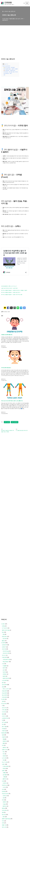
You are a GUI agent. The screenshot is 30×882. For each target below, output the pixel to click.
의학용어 (5, 674)
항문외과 (5, 806)
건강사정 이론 (6, 653)
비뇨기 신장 (4, 762)
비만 (4, 753)
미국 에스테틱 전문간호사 (6, 367)
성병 (4, 797)
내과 (3, 745)
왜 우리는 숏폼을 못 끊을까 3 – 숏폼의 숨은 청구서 (10, 292)
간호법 (3, 626)
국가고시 (4, 655)
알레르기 (5, 747)
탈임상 (3, 640)
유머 (3, 724)
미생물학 (5, 665)
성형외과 (5, 802)
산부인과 (5, 795)
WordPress (19, 878)
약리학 (4, 672)
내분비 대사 (4, 749)
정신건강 (4, 814)
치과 (3, 820)
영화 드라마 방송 (6, 630)
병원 (3, 714)
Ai (2, 705)
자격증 (3, 728)
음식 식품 (4, 726)
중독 (4, 816)
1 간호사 (3, 623)
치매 (4, 760)
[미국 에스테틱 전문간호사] (14, 365)
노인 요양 (4, 758)
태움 (4, 634)
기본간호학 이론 (6, 659)
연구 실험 (4, 722)
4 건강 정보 (5, 18)
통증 (4, 743)
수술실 (4, 804)
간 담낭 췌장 (5, 766)
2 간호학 (3, 642)
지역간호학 (4, 697)
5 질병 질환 (12, 18)
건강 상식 (17, 18)
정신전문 (5, 638)
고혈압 (4, 772)
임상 (3, 632)
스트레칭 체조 (5, 718)
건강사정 (4, 649)
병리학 (4, 667)
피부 (22, 18)
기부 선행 (4, 709)
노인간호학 (4, 680)
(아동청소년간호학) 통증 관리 (6, 334)
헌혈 (4, 776)
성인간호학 (4, 684)
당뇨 (4, 751)
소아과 (4, 787)
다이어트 (4, 711)
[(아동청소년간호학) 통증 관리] (14, 332)
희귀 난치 (4, 827)
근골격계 (4, 737)
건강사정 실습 (6, 651)
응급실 (3, 808)
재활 (4, 739)
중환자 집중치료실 (6, 818)
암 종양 (3, 791)
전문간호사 (4, 636)
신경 (3, 781)
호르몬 (4, 755)
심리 (4, 670)
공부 (3, 701)
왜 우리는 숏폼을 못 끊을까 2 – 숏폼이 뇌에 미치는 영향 (11, 294)
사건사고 (4, 716)
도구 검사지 (4, 628)
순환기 (3, 770)
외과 (3, 799)
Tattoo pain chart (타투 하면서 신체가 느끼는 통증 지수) (12, 400)
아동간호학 (4, 690)
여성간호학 (4, 693)
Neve (10, 878)
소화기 (3, 764)
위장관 (4, 768)
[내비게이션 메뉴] (27, 3)
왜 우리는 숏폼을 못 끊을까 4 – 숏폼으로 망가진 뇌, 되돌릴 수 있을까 (14, 290)
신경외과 (5, 783)
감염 (3, 734)
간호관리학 (4, 644)
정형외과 (5, 741)
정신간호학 (4, 695)
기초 (3, 663)
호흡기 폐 (4, 825)
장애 (3, 812)
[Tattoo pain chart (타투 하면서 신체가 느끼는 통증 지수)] (14, 398)
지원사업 (4, 730)
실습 (3, 686)
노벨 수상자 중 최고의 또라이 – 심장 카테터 (9, 288)
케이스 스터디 (6, 688)
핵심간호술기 (6, 661)
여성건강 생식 (5, 793)
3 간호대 (3, 699)
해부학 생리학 (6, 678)
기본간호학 (4, 657)
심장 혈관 (5, 774)
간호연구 (4, 647)
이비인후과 (4, 810)
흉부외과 (5, 778)
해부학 (4, 676)
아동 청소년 (4, 785)
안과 (3, 789)
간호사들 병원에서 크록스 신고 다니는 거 (9, 286)
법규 (3, 682)
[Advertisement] (15, 43)
